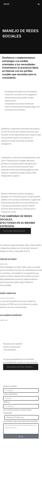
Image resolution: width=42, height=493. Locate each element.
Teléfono (6, 402)
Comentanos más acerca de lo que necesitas (20, 421)
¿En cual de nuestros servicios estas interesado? (17, 411)
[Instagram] (17, 354)
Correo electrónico (10, 394)
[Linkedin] (23, 354)
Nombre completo (10, 386)
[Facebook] (11, 354)
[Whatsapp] (6, 354)
